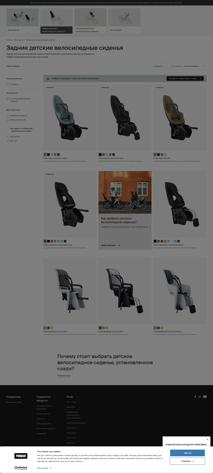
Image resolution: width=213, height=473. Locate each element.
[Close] (207, 439)
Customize (186, 461)
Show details (42, 468)
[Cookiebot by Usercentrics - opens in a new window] (21, 468)
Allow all (187, 453)
